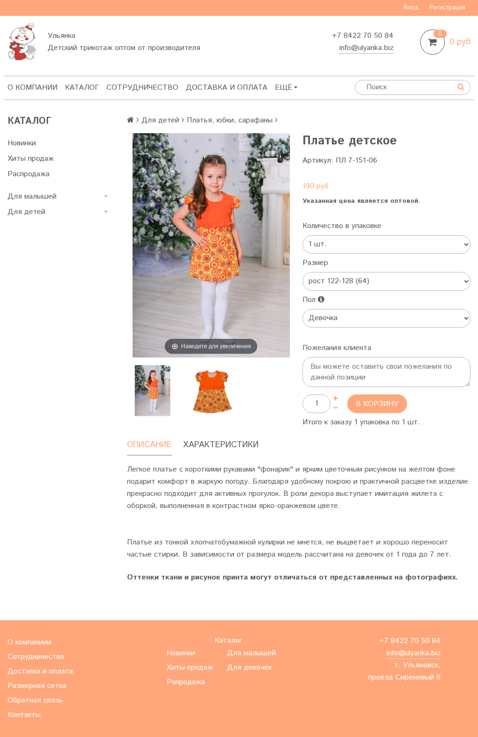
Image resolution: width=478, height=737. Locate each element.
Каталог (82, 87)
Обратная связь (35, 700)
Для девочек (249, 667)
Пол (310, 299)
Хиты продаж (30, 158)
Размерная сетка (36, 685)
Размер (315, 263)
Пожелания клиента (336, 348)
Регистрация (447, 7)
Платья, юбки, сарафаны (230, 120)
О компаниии (29, 642)
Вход (411, 7)
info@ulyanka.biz (366, 48)
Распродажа (28, 174)
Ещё (283, 87)
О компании (32, 87)
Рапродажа (186, 682)
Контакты (24, 714)
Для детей (26, 212)
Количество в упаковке (341, 226)
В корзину (377, 404)
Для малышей (31, 196)
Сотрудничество (142, 87)
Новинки (21, 143)
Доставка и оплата (226, 87)
